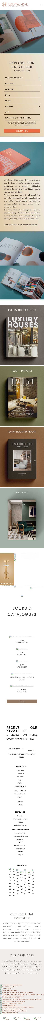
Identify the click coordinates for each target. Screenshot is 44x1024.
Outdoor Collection (20, 794)
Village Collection (20, 791)
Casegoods (20, 774)
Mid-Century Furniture (20, 819)
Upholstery (20, 770)
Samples (20, 855)
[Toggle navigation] (41, 5)
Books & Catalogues (20, 825)
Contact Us (20, 839)
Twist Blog (20, 816)
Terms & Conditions (20, 845)
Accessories (20, 777)
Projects (20, 822)
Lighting (20, 783)
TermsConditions (23, 125)
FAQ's (20, 842)
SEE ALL (22, 701)
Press (20, 805)
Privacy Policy (31, 123)
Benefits (20, 852)
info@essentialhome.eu (20, 836)
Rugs (20, 780)
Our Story (20, 802)
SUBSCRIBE (32, 750)
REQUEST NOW (22, 131)
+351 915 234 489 (20, 833)
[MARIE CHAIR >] (15, 560)
